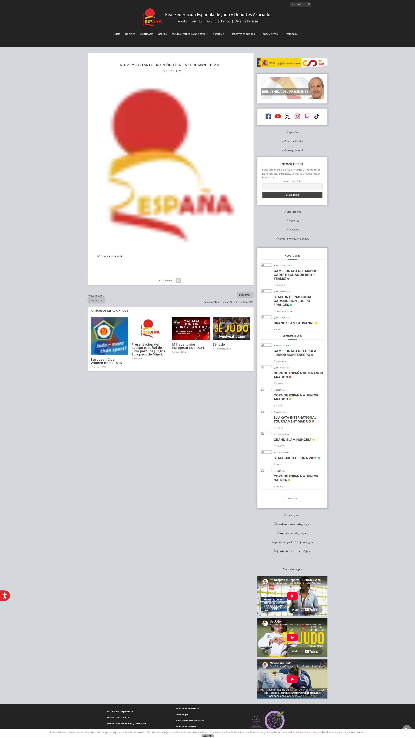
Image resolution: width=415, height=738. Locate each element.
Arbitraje (218, 34)
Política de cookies (186, 726)
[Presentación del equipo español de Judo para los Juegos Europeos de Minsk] (150, 328)
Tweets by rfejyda (292, 569)
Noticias (130, 34)
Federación (291, 34)
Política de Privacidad (187, 708)
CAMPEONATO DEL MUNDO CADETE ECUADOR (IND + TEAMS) (296, 275)
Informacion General (118, 717)
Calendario (146, 34)
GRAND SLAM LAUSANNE (294, 323)
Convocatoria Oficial (111, 256)
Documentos (270, 34)
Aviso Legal (182, 714)
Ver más (292, 498)
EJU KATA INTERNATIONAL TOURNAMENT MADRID (295, 419)
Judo (178, 70)
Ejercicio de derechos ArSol (190, 720)
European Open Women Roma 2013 (106, 361)
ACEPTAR (207, 736)
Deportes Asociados (243, 34)
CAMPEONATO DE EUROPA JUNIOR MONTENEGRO (295, 353)
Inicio (117, 34)
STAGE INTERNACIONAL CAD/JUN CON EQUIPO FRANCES (293, 301)
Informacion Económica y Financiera (126, 723)
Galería (162, 34)
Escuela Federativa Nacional (188, 34)
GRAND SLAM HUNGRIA (293, 440)
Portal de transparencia (120, 711)
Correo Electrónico (292, 181)
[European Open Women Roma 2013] (109, 336)
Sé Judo (219, 344)
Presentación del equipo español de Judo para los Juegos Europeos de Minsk (148, 349)
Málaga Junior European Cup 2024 (188, 346)
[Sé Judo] (231, 328)
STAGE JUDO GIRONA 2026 (295, 458)
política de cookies (305, 732)
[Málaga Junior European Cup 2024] (191, 328)
